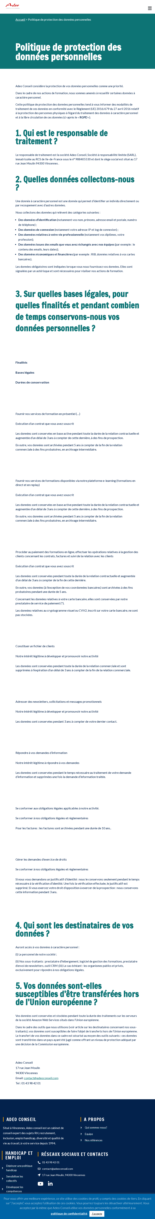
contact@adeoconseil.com (41, 1078)
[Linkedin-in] (50, 1183)
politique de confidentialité (69, 1213)
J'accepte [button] (97, 1213)
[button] (150, 8)
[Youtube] (40, 1183)
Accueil (20, 19)
